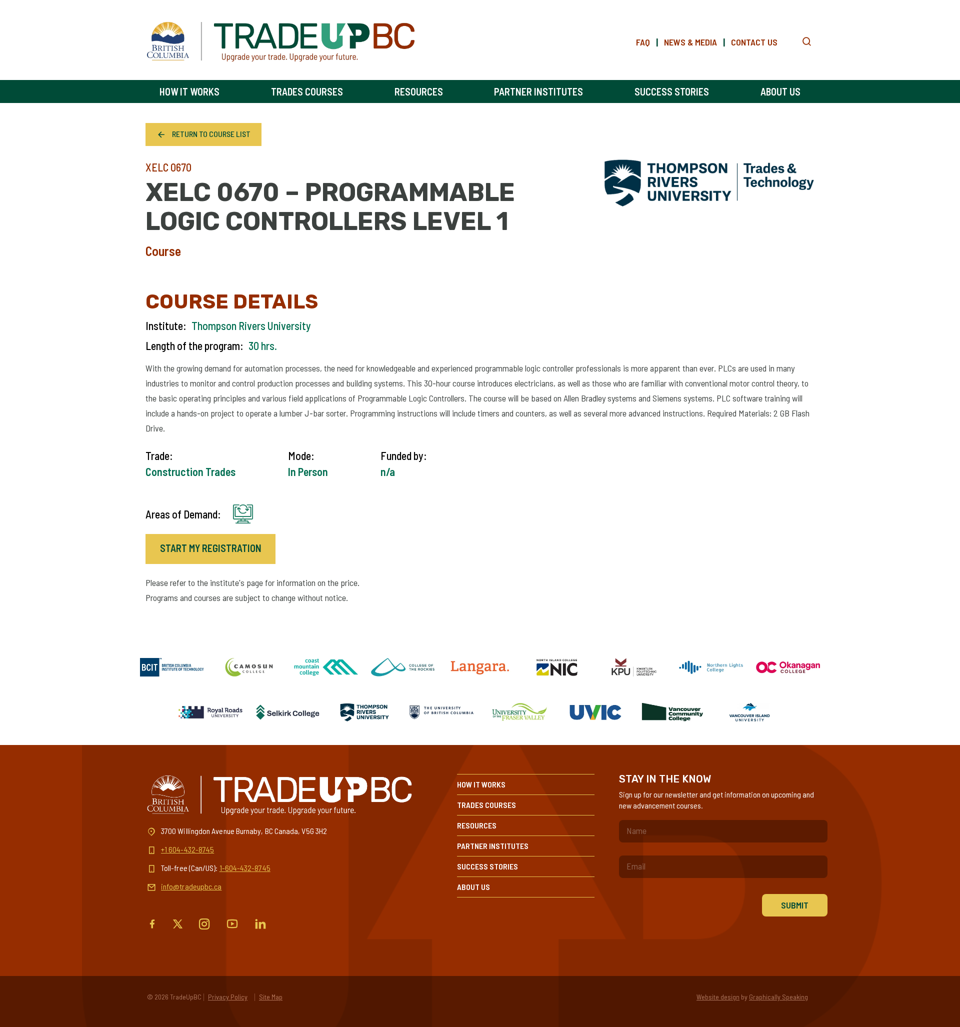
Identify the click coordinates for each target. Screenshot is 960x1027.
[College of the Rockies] (403, 667)
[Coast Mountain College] (326, 667)
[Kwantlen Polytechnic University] (634, 667)
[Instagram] (204, 924)
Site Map (270, 996)
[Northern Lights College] (711, 667)
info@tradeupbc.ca (191, 886)
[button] (806, 42)
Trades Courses (307, 92)
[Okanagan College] (788, 667)
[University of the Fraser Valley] (518, 713)
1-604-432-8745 (245, 867)
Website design (718, 996)
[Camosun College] (249, 667)
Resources (418, 92)
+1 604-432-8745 (187, 849)
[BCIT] (172, 667)
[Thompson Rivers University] (364, 713)
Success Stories (671, 92)
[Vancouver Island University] (750, 713)
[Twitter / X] (177, 924)
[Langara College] (480, 667)
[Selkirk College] (288, 713)
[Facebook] (152, 924)
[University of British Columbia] (442, 713)
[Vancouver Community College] (672, 713)
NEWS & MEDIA (690, 42)
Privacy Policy (228, 996)
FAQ (643, 42)
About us (780, 92)
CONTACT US (754, 42)
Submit (794, 905)
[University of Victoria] (596, 713)
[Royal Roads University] (210, 713)
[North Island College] (557, 667)
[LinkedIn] (260, 924)
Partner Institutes (538, 92)
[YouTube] (232, 924)
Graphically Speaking (778, 996)
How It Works (190, 92)
